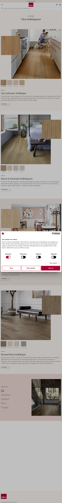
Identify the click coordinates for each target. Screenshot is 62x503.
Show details (53, 263)
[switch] (23, 257)
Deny (11, 268)
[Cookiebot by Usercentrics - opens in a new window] (53, 233)
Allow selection (31, 268)
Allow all (50, 268)
